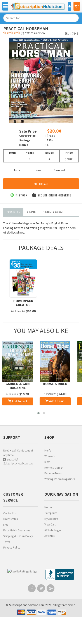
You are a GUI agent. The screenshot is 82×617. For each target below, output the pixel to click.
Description (13, 212)
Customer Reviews (53, 212)
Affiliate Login (52, 530)
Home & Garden (53, 467)
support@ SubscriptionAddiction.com (19, 461)
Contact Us (9, 513)
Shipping (31, 212)
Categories (50, 513)
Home (48, 507)
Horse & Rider (55, 383)
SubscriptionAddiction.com (27, 605)
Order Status (10, 519)
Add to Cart (41, 183)
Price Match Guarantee (16, 530)
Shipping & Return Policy (18, 536)
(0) (22, 33)
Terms (6, 542)
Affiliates (49, 536)
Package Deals (52, 473)
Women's (49, 456)
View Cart (50, 524)
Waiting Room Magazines (59, 479)
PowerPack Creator (23, 303)
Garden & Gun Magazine (17, 385)
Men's (47, 450)
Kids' (47, 462)
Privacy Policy (11, 547)
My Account (51, 519)
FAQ (5, 525)
